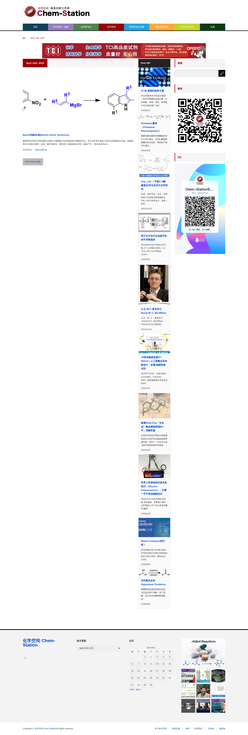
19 (170, 671)
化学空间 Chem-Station (39, 643)
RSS (25, 658)
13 (132, 671)
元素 (212, 27)
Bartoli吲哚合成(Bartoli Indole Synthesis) (46, 135)
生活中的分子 (187, 27)
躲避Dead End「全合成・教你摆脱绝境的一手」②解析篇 (153, 426)
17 (157, 671)
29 (145, 685)
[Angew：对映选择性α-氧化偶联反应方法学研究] (218, 691)
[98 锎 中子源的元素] (188, 706)
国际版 (222, 728)
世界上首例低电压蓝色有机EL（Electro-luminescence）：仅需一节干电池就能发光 (154, 488)
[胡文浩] (203, 691)
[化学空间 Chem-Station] (56, 11)
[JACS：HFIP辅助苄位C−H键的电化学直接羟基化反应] (188, 691)
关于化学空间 (161, 728)
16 (151, 671)
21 (138, 678)
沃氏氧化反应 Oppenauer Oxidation (153, 582)
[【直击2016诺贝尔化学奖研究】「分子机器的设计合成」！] (203, 706)
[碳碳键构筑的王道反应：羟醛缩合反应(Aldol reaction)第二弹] (203, 652)
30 (151, 685)
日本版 (211, 728)
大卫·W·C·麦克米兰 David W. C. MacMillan (153, 311)
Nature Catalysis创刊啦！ (153, 543)
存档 (187, 728)
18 (163, 671)
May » (138, 689)
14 (138, 671)
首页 (35, 27)
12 (170, 664)
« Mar (131, 689)
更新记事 (176, 728)
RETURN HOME (32, 162)
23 (151, 678)
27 (132, 685)
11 (163, 664)
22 (145, 678)
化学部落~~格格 (61, 27)
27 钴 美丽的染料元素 (152, 90)
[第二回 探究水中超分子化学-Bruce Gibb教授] (188, 676)
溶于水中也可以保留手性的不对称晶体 (154, 237)
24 (157, 678)
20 (132, 678)
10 (157, 664)
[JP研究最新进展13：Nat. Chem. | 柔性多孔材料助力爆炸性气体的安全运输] (203, 676)
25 (163, 678)
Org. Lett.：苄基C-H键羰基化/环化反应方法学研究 (154, 185)
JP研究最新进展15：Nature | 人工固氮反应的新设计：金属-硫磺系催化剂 (154, 363)
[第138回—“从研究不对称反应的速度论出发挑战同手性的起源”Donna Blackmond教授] (218, 706)
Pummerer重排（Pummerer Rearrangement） (151, 127)
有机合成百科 (162, 27)
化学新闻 (111, 27)
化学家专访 (86, 27)
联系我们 (199, 728)
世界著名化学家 (136, 27)
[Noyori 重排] (218, 676)
